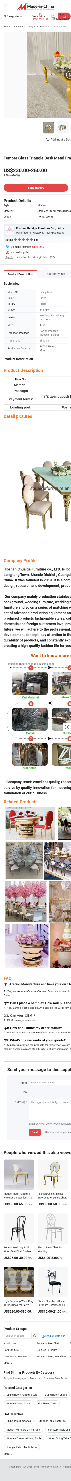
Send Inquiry (36, 187)
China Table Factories (19, 1421)
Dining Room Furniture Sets (22, 1394)
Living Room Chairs (56, 1394)
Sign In (9, 257)
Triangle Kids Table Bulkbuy (22, 1447)
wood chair (10, 1343)
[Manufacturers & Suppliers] (35, 6)
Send (35, 1132)
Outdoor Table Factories (52, 1421)
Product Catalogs (55, 1336)
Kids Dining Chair (47, 1403)
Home (7, 26)
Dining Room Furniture (38, 26)
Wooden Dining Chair (18, 1403)
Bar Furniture (11, 1350)
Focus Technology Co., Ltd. (46, 1466)
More (7, 1454)
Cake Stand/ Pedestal (16, 1356)
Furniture (18, 26)
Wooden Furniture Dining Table (24, 1438)
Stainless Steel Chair (48, 1343)
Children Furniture (47, 1350)
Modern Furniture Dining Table (23, 1429)
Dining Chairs (59, 26)
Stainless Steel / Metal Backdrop (53, 1356)
